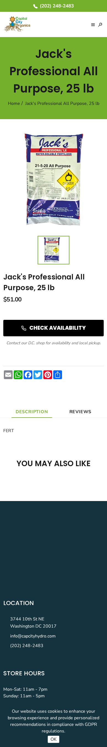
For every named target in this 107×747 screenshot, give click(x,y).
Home (14, 103)
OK (53, 739)
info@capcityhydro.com (33, 636)
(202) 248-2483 (26, 646)
